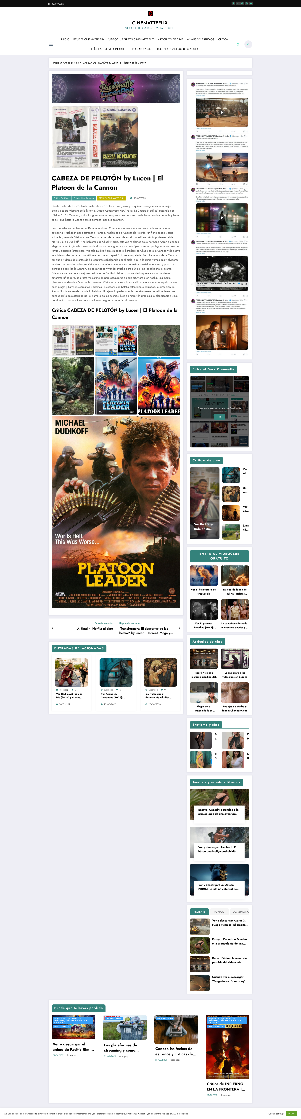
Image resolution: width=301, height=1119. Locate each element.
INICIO (65, 39)
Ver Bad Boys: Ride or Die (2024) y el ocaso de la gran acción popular (69, 695)
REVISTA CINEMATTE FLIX (88, 39)
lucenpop (64, 689)
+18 (219, 417)
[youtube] (251, 3)
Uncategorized (62, 1026)
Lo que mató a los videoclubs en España (234, 675)
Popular (219, 912)
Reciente (199, 912)
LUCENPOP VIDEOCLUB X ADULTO (178, 49)
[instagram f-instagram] (242, 3)
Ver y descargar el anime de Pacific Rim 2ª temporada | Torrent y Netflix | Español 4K (73, 1047)
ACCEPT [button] (291, 1113)
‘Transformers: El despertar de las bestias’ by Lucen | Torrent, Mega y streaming (144, 630)
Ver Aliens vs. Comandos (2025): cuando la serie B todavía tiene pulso (112, 695)
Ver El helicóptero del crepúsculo (203, 591)
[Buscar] (238, 45)
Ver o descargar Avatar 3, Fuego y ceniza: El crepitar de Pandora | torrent (229, 923)
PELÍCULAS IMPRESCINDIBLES (108, 49)
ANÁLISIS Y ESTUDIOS (200, 39)
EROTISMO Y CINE (141, 49)
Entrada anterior (104, 623)
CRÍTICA (223, 39)
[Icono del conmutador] (51, 44)
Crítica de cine (61, 198)
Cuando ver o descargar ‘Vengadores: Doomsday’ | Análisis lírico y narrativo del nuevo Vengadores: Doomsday (229, 979)
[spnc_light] (248, 44)
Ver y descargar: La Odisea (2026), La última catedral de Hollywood (217, 887)
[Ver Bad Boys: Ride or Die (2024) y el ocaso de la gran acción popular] (71, 672)
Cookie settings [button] (276, 1113)
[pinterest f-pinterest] (246, 3)
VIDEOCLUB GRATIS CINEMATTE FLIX (131, 39)
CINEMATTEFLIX (150, 22)
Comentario (240, 912)
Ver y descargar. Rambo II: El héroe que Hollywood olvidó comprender (217, 849)
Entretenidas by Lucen (84, 198)
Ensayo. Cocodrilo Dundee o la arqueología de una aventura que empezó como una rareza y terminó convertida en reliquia (218, 812)
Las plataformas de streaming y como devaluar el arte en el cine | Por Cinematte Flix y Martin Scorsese (123, 1047)
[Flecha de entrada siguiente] (179, 628)
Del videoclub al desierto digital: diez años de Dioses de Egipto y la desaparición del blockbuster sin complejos (157, 695)
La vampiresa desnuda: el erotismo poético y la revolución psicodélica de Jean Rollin (234, 626)
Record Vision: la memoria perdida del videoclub (203, 675)
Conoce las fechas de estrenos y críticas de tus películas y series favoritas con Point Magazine (174, 1051)
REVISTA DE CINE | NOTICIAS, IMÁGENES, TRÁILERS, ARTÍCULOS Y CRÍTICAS (70, 1020)
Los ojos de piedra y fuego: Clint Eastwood (235, 708)
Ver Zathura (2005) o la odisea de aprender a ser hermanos (246, 509)
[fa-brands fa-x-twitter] (238, 3)
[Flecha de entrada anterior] (53, 628)
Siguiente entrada (129, 623)
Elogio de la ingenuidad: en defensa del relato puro (203, 709)
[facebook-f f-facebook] (233, 3)
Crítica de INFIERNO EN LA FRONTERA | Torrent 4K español (225, 1086)
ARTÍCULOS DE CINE (170, 39)
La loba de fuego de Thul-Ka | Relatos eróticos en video (235, 592)
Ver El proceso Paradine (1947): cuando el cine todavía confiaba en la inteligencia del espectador (204, 626)
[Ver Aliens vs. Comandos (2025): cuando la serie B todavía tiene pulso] (116, 672)
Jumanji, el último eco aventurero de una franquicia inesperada (246, 527)
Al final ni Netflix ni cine (95, 628)
